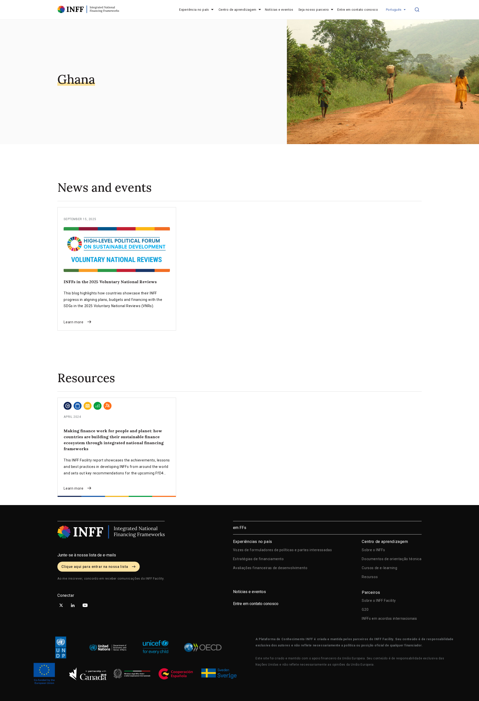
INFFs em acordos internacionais (389, 618)
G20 (365, 610)
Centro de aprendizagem (237, 9)
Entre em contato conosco (357, 9)
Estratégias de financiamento (258, 559)
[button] (396, 10)
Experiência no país (194, 9)
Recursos (370, 577)
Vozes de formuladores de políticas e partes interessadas (282, 550)
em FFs (239, 527)
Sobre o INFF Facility (379, 601)
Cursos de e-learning (379, 568)
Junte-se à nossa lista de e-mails (86, 555)
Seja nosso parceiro (313, 9)
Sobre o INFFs (373, 550)
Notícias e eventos (279, 9)
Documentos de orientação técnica (391, 559)
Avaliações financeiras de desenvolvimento (270, 568)
